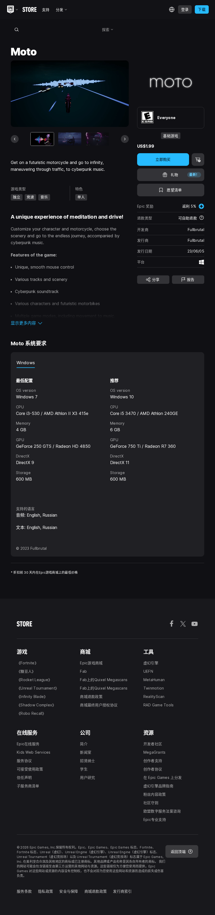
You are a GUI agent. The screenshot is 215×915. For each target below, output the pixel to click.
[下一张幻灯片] (125, 139)
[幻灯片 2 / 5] (70, 139)
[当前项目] (42, 139)
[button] (70, 323)
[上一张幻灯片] (15, 139)
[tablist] (107, 362)
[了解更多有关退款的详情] (201, 218)
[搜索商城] (16, 29)
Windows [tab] (26, 362)
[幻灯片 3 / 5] (97, 139)
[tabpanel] (107, 432)
